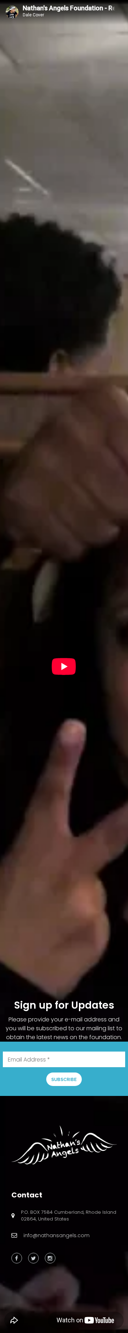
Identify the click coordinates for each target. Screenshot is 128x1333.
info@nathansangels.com (56, 1235)
